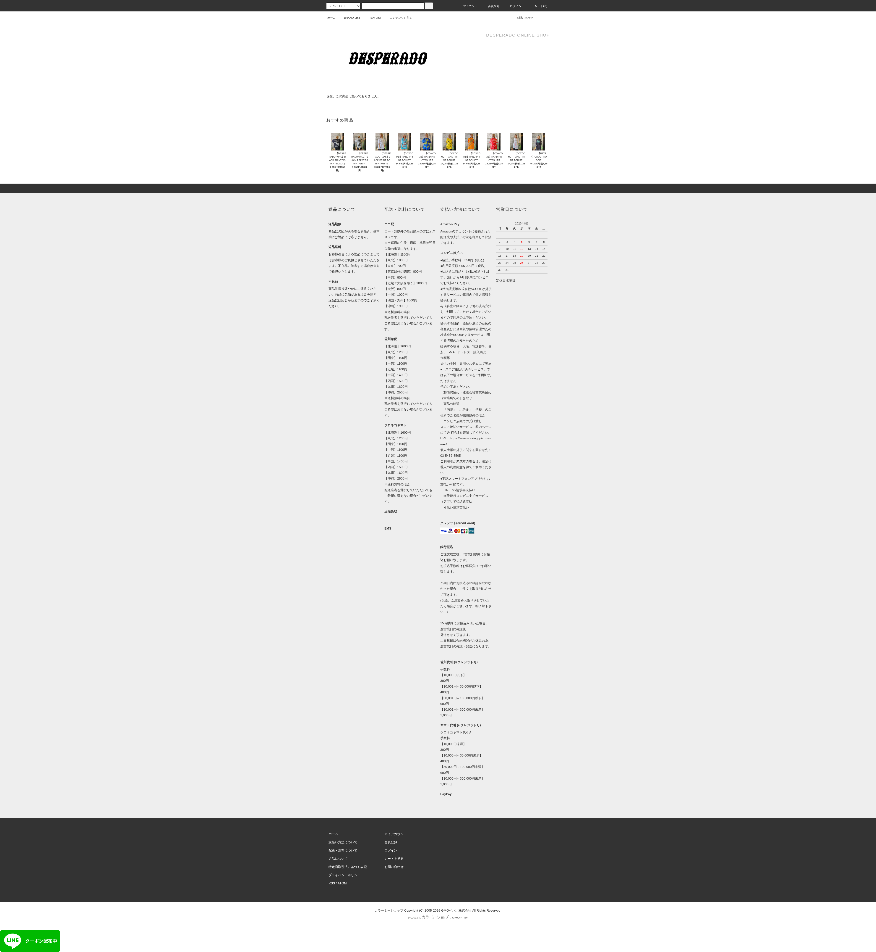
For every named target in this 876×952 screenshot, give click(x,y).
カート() (541, 6)
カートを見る (394, 858)
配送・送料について (342, 850)
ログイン (516, 6)
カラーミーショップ (389, 910)
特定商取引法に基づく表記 (347, 867)
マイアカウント (395, 834)
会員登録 (494, 6)
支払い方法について (342, 842)
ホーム (331, 17)
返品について (338, 858)
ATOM (342, 883)
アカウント (470, 6)
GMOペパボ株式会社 (456, 910)
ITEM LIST (375, 17)
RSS (331, 883)
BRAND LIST (352, 17)
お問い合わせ (524, 17)
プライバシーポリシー (344, 875)
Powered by (414, 918)
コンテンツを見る (401, 17)
